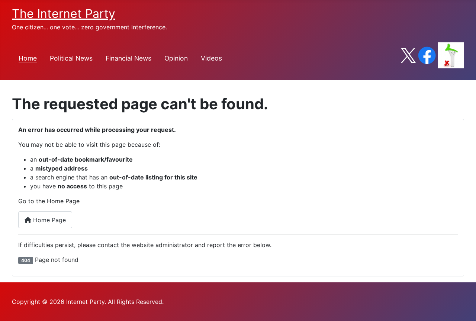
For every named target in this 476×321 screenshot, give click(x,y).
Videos (211, 58)
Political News (71, 58)
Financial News (128, 58)
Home (28, 58)
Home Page (48, 220)
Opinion (176, 58)
